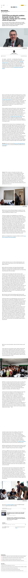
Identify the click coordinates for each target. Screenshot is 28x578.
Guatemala (3, 524)
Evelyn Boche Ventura (9, 515)
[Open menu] (1, 7)
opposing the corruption (6, 99)
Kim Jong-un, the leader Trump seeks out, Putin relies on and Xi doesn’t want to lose (13, 560)
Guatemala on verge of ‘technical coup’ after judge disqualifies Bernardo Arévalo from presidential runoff (15, 513)
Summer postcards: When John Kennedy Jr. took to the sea (8, 565)
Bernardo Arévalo (9, 524)
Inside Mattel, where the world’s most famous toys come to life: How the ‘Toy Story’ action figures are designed (14, 566)
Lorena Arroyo (14, 53)
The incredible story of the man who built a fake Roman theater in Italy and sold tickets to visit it (12, 570)
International (4, 10)
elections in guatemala (5, 14)
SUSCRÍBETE (22, 5)
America (6, 524)
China (3, 12)
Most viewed (2, 563)
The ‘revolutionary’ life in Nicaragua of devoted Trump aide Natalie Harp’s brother (11, 569)
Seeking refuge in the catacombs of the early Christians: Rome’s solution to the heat (13, 557)
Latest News (6, 12)
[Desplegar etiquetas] (25, 524)
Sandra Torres (13, 524)
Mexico (2, 12)
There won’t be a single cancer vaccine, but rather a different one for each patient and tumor (14, 556)
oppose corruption (22, 441)
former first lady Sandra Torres (16, 116)
